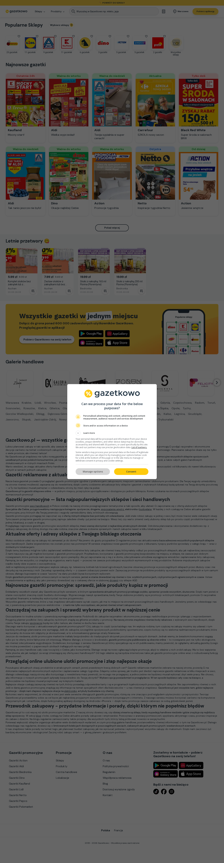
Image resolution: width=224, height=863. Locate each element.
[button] (112, 433)
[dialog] (112, 431)
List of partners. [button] (139, 447)
